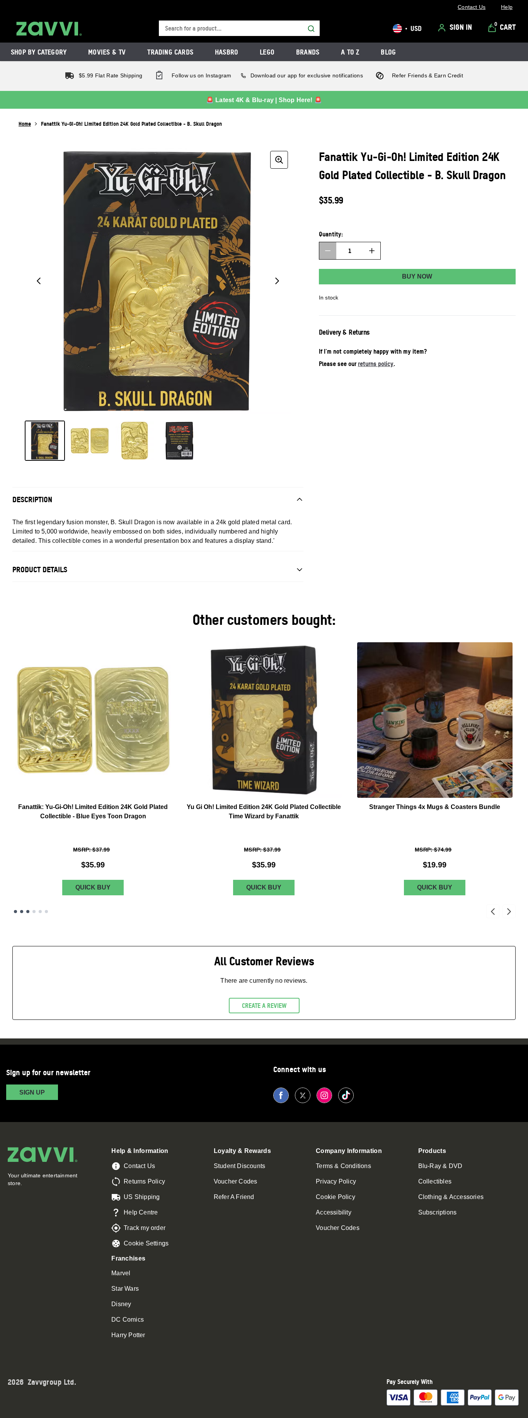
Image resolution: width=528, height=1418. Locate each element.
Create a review (264, 1005)
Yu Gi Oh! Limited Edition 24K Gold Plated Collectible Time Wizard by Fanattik (264, 811)
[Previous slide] (492, 912)
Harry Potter (128, 1335)
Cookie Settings (146, 1243)
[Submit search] (311, 28)
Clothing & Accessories (451, 1197)
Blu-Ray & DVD (440, 1166)
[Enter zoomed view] (279, 160)
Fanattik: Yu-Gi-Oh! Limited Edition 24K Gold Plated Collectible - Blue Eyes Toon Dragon (93, 811)
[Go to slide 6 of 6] (46, 911)
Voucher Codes (235, 1181)
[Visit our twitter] (302, 1095)
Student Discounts (239, 1166)
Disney (121, 1304)
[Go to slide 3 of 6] (27, 911)
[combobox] (239, 28)
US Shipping (142, 1197)
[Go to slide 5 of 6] (40, 911)
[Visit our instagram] (324, 1095)
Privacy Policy (336, 1181)
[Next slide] (509, 912)
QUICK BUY (93, 887)
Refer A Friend (234, 1197)
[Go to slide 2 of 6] (21, 911)
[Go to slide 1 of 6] (15, 911)
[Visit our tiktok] (346, 1095)
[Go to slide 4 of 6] (34, 911)
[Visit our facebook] (281, 1095)
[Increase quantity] (371, 250)
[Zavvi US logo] (49, 29)
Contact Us (139, 1166)
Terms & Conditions (343, 1166)
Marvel (120, 1273)
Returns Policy (144, 1181)
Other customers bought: (264, 619)
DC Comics (127, 1319)
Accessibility (333, 1212)
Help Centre (141, 1212)
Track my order (144, 1228)
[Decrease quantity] (327, 250)
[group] (158, 281)
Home (25, 123)
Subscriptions (437, 1212)
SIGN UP (32, 1092)
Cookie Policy (335, 1197)
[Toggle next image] (277, 281)
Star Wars (125, 1288)
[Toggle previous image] (38, 281)
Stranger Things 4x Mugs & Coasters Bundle (434, 807)
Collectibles (434, 1181)
